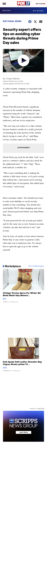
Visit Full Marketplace (36, 266)
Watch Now (40, 3)
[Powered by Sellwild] (40, 408)
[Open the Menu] (4, 4)
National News (12, 21)
